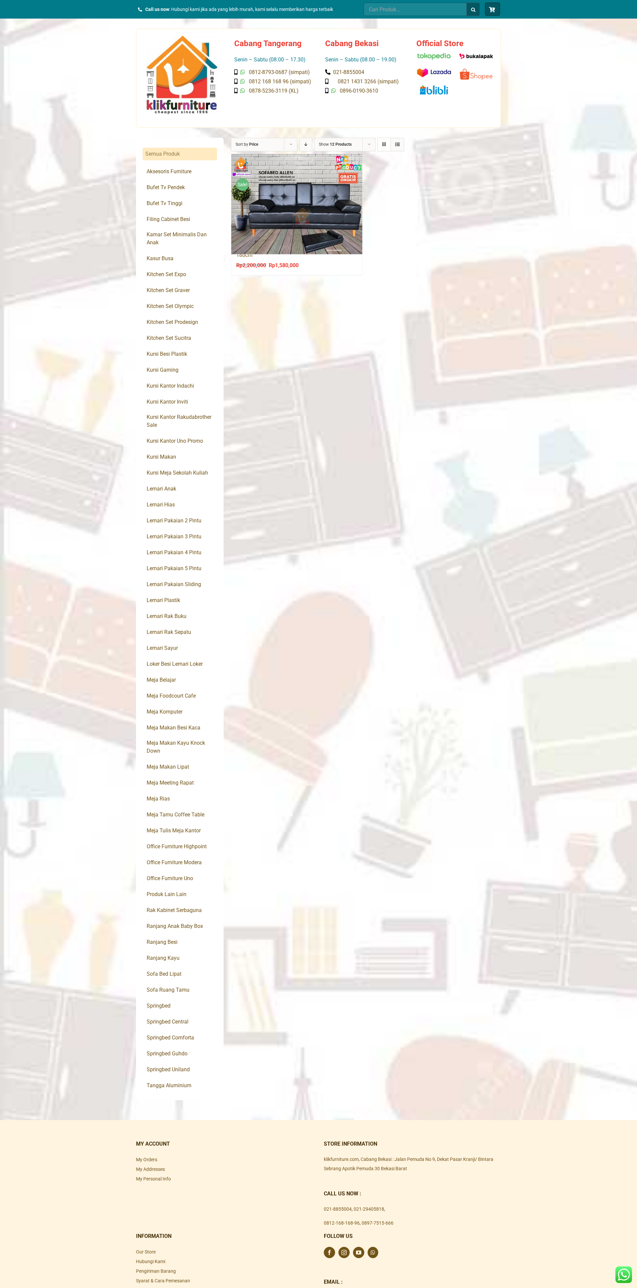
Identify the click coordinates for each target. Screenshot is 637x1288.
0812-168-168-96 (342, 1223)
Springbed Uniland (168, 1069)
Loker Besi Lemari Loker (175, 664)
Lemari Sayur (162, 648)
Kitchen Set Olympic (170, 306)
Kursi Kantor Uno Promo (175, 441)
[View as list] (397, 144)
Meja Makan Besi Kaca (173, 727)
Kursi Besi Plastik (167, 354)
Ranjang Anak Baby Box (175, 926)
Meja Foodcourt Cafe (171, 696)
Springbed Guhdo (167, 1053)
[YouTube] (358, 1252)
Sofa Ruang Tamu (168, 990)
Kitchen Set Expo (166, 274)
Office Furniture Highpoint (177, 846)
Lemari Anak (161, 489)
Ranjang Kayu (163, 958)
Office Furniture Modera (174, 862)
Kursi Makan (161, 457)
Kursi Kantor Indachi (170, 386)
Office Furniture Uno (170, 878)
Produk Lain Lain (166, 894)
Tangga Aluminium (169, 1085)
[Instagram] (344, 1252)
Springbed (159, 1006)
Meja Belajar (161, 680)
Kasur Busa (160, 258)
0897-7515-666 (377, 1223)
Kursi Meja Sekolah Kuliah (177, 473)
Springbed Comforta (170, 1037)
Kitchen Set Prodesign (172, 322)
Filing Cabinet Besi (168, 219)
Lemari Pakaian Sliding (174, 584)
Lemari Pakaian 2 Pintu (174, 520)
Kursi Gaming (162, 370)
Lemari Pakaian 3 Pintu (174, 536)
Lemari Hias (161, 504)
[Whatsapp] (373, 1252)
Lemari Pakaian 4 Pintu (174, 552)
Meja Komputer (164, 712)
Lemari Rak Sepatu (169, 632)
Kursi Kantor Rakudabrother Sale (179, 421)
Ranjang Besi (162, 942)
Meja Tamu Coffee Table (175, 814)
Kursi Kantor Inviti (167, 402)
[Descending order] (305, 144)
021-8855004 (338, 1209)
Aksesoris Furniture (169, 171)
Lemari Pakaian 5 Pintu (174, 568)
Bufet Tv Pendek (166, 187)
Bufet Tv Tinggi (164, 203)
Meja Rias (158, 799)
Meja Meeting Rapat (170, 783)
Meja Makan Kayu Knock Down (176, 747)
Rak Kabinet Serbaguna (174, 910)
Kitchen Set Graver (168, 290)
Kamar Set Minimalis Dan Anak (177, 238)
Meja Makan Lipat (168, 767)
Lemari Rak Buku (166, 616)
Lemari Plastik (163, 600)
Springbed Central (167, 1022)
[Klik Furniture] (182, 37)
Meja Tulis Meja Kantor (174, 830)
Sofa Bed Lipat (164, 974)
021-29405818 (369, 1209)
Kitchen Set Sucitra (169, 338)
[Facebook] (329, 1252)
